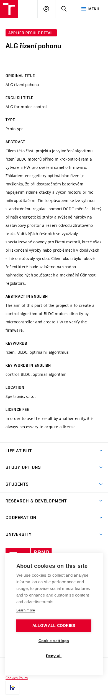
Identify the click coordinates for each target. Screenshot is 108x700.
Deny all (54, 656)
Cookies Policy (17, 677)
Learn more (25, 610)
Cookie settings (53, 641)
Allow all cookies (53, 626)
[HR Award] (12, 687)
